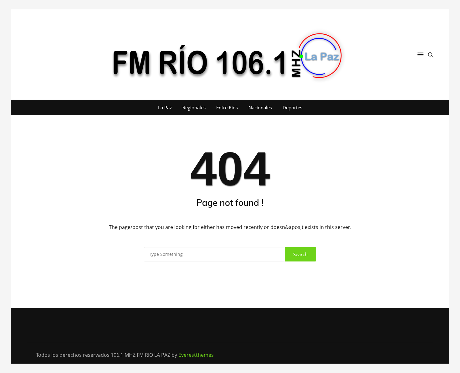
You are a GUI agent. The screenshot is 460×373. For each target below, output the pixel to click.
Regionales (194, 107)
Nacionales (260, 107)
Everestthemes (196, 354)
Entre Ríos (227, 107)
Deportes (292, 107)
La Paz (165, 107)
